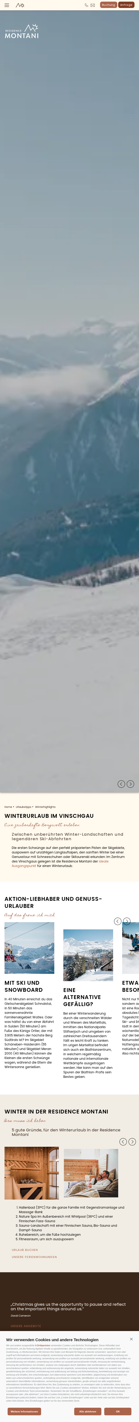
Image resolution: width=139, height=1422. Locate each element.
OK (118, 1411)
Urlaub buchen (25, 1250)
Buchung (108, 5)
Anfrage (126, 5)
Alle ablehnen (87, 1411)
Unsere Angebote (26, 1326)
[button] (131, 1339)
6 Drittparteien (42, 1345)
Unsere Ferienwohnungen (34, 1257)
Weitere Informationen (24, 1411)
